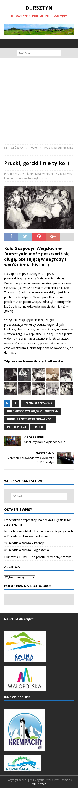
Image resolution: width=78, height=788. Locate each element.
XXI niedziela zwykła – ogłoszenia (26, 550)
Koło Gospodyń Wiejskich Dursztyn (32, 411)
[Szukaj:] (39, 52)
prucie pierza (16, 427)
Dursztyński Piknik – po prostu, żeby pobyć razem (37, 557)
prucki (38, 427)
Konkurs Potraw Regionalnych (30, 419)
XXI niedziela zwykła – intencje (24, 543)
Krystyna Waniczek (42, 174)
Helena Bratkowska (38, 403)
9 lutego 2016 (15, 174)
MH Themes (39, 784)
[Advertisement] (39, 103)
